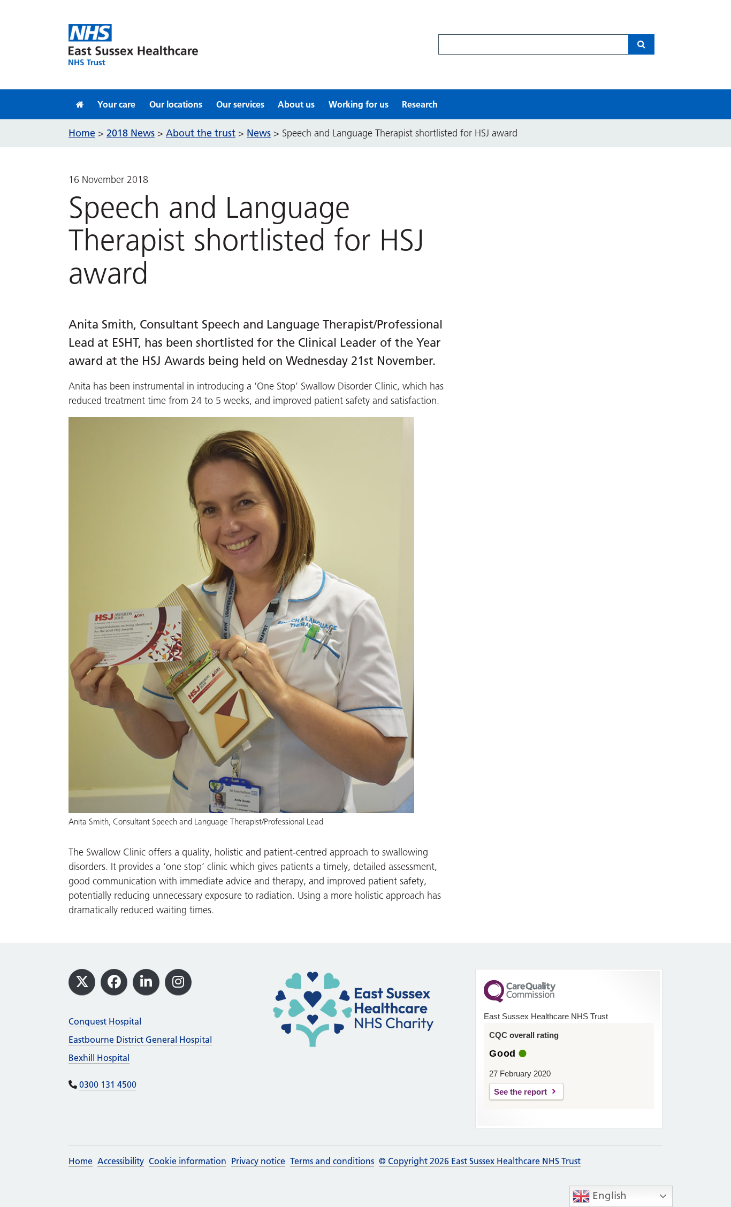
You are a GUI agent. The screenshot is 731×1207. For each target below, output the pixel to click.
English (608, 1195)
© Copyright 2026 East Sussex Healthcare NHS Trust (480, 1161)
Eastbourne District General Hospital (140, 1039)
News (259, 133)
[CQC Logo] (519, 1000)
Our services (240, 104)
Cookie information (187, 1161)
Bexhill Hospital (99, 1057)
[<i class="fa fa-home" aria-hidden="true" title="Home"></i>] (80, 104)
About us (296, 104)
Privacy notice (258, 1161)
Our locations (175, 104)
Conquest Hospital (104, 1021)
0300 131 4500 (107, 1084)
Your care (116, 104)
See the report (520, 1091)
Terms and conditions (332, 1161)
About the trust (200, 133)
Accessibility (120, 1161)
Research (420, 104)
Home (80, 1161)
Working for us (359, 104)
